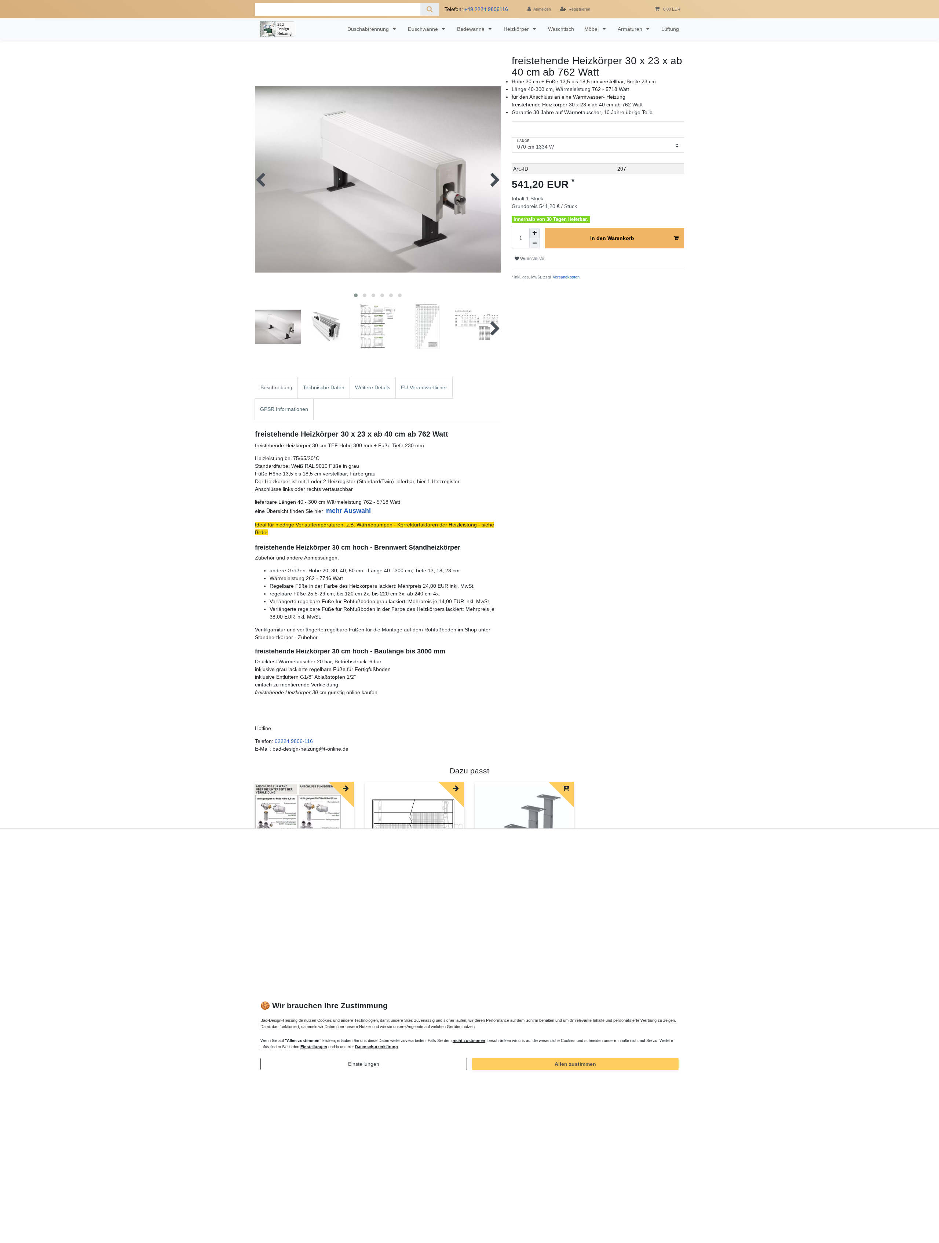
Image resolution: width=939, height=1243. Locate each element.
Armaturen (631, 29)
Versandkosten (566, 277)
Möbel (592, 29)
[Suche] (429, 9)
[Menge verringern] (534, 243)
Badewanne (471, 29)
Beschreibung (276, 387)
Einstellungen (363, 1064)
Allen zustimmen (575, 1064)
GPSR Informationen (284, 409)
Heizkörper (517, 29)
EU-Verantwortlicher (424, 387)
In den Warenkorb (612, 238)
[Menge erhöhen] (534, 233)
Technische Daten (323, 387)
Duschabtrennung (368, 29)
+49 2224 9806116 (486, 9)
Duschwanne (423, 29)
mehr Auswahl (348, 510)
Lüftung (670, 29)
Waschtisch (561, 29)
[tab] (276, 387)
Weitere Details (372, 387)
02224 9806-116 (294, 741)
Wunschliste (531, 258)
